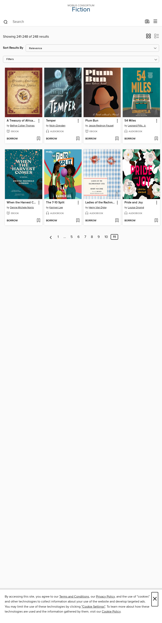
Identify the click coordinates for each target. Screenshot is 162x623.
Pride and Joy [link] (133, 202)
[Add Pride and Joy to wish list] (156, 220)
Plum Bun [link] (91, 121)
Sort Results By (13, 48)
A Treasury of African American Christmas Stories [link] (22, 121)
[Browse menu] (155, 21)
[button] (148, 37)
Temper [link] (51, 121)
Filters (10, 59)
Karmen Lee (56, 207)
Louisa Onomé (136, 207)
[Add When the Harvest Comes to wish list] (38, 220)
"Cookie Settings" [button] (93, 607)
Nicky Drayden (57, 125)
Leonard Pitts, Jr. (137, 125)
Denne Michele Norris (22, 207)
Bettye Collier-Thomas (22, 125)
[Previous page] (51, 237)
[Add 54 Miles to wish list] (156, 138)
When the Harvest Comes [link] (22, 202)
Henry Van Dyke (97, 207)
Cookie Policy (111, 612)
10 (106, 237)
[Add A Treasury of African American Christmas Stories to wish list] (38, 138)
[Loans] (147, 22)
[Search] (5, 22)
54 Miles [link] (130, 121)
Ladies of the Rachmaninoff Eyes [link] (100, 202)
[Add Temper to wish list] (77, 138)
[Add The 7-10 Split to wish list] (77, 220)
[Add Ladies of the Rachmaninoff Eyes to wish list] (116, 220)
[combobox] (73, 22)
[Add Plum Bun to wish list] (116, 138)
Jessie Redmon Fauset (101, 125)
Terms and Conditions (74, 597)
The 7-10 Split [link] (55, 202)
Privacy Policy (105, 597)
